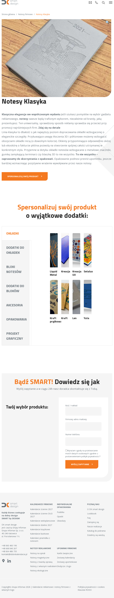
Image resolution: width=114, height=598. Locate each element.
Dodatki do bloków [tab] (15, 288)
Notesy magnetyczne (39, 557)
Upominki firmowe (67, 548)
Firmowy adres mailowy (76, 419)
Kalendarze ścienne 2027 (41, 509)
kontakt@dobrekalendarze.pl (14, 554)
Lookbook (91, 513)
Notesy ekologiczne (39, 570)
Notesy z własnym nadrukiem (43, 566)
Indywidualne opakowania (64, 505)
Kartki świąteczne (65, 553)
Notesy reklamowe (40, 548)
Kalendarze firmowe (41, 504)
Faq (89, 518)
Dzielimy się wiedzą (96, 535)
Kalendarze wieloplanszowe (42, 520)
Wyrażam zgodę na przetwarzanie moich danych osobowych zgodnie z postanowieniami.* (83, 453)
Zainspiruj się (93, 522)
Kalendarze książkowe (40, 529)
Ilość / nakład (71, 405)
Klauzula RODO (85, 590)
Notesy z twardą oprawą (41, 562)
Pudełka (60, 512)
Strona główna (8, 14)
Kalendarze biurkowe (39, 533)
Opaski (60, 516)
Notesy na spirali (37, 553)
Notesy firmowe (25, 14)
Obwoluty (61, 520)
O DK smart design (95, 509)
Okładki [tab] (12, 233)
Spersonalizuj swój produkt (23, 176)
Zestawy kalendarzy (66, 557)
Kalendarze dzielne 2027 (41, 525)
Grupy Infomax (19, 527)
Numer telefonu (72, 434)
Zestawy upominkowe (67, 562)
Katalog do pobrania (96, 530)
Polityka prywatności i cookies (91, 587)
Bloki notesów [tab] (13, 269)
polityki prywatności (90, 456)
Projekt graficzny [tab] (14, 336)
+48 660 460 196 (9, 545)
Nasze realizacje (94, 526)
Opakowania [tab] (16, 319)
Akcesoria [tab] (14, 305)
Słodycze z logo (64, 566)
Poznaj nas (93, 504)
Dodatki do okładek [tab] (15, 250)
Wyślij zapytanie (80, 464)
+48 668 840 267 (9, 548)
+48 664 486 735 (9, 551)
